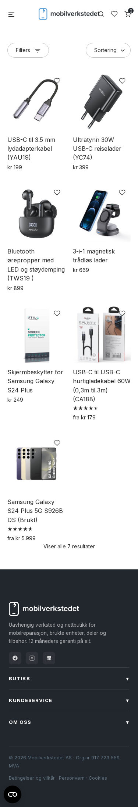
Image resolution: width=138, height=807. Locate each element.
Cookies (98, 778)
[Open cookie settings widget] (12, 793)
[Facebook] (15, 658)
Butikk (69, 678)
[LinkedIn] (49, 658)
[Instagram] (32, 658)
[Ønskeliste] (114, 13)
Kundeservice (69, 700)
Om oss (69, 722)
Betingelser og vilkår (32, 778)
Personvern (72, 778)
